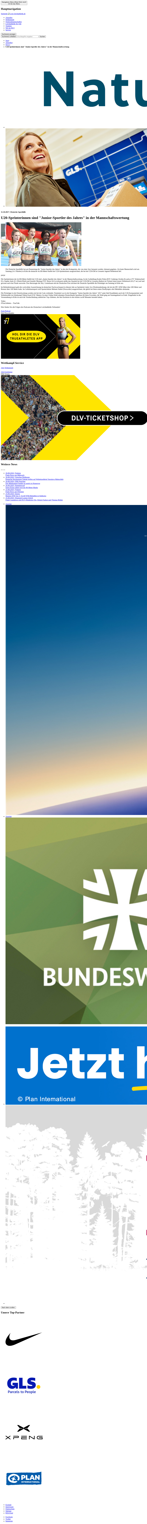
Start (7, 41)
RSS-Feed (9, 1513)
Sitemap (8, 1511)
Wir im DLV (10, 28)
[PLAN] (24, 1501)
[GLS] (24, 1408)
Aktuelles (9, 18)
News (8, 45)
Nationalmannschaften (14, 22)
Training (9, 26)
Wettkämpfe (10, 20)
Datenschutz (10, 1509)
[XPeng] (24, 1454)
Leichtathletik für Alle (13, 24)
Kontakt (8, 1505)
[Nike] (24, 1362)
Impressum (9, 1507)
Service (8, 30)
